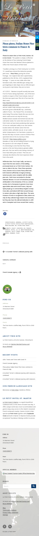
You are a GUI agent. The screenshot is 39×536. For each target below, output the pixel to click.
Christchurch (10, 222)
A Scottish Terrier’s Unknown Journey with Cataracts (19, 379)
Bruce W (15, 41)
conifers (20, 228)
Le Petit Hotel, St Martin (10, 402)
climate (8, 228)
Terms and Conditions (9, 510)
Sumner (12, 233)
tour (18, 233)
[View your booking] (37, 48)
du (25, 228)
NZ (16, 225)
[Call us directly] (37, 41)
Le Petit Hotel (27, 222)
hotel (13, 229)
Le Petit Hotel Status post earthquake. (19, 223)
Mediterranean (26, 229)
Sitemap (5, 515)
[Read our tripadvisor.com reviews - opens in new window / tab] (37, 44)
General (19, 222)
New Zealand (9, 225)
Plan (22, 231)
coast (14, 228)
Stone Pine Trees (23, 225)
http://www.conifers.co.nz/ (18, 139)
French (7, 229)
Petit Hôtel (14, 390)
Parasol (8, 231)
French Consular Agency (10, 363)
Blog (4, 508)
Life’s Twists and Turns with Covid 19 (14, 359)
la (17, 229)
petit (14, 231)
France (28, 228)
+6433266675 (7, 318)
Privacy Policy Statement (10, 512)
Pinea (18, 231)
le (19, 229)
